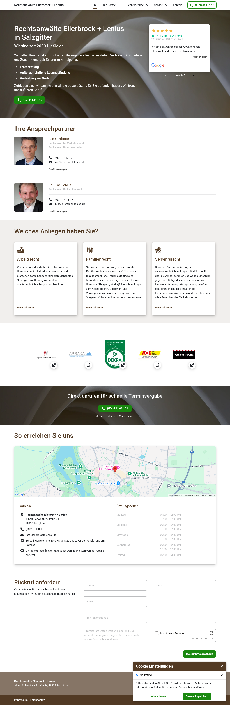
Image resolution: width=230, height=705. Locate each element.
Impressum (21, 700)
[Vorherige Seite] (166, 75)
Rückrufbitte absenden (199, 654)
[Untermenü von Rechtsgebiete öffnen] (147, 5)
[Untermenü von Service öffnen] (166, 5)
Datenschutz (37, 700)
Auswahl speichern (197, 696)
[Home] (95, 5)
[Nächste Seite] (193, 75)
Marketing (146, 675)
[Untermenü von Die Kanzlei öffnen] (120, 5)
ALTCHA (209, 638)
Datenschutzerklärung (105, 639)
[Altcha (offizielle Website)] (211, 634)
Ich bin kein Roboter (172, 633)
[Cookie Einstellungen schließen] (221, 666)
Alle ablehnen (159, 696)
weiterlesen (200, 56)
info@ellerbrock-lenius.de (69, 162)
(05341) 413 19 (118, 408)
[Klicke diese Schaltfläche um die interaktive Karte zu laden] (115, 471)
